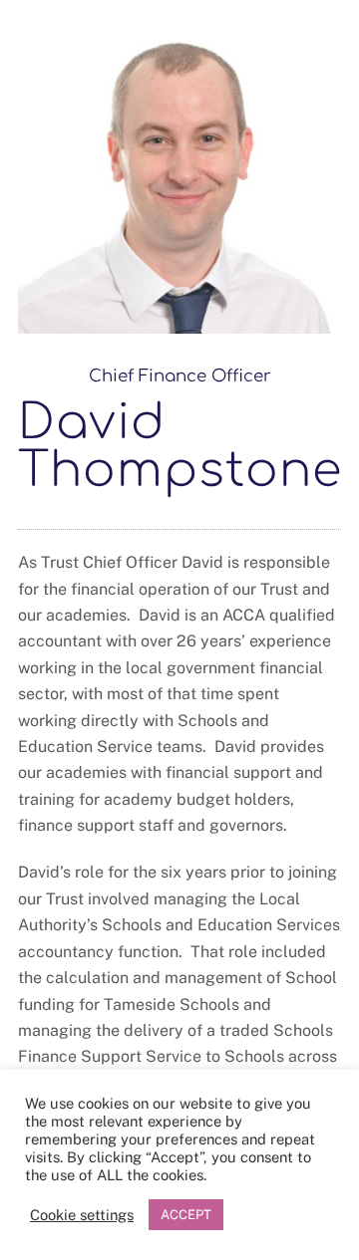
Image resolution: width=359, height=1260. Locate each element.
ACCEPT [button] (186, 1214)
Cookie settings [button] (82, 1214)
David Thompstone (180, 446)
